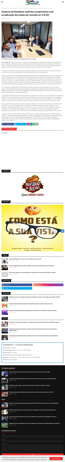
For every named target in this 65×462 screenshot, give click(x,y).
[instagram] (48, 284)
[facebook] (17, 284)
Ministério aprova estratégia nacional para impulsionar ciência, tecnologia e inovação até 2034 (34, 297)
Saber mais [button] (44, 459)
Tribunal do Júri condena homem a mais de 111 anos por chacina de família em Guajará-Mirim (33, 335)
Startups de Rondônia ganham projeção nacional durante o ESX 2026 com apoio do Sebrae (33, 310)
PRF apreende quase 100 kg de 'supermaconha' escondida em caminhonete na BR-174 (31, 392)
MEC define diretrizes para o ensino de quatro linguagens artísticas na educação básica (32, 410)
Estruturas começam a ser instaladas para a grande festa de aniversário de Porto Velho (32, 272)
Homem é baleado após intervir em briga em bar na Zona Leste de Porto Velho (29, 372)
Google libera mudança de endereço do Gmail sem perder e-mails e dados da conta (31, 303)
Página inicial (4, 8)
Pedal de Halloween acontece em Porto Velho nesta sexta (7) (25, 259)
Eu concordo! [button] (56, 458)
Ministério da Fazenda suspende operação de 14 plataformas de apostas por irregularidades (33, 403)
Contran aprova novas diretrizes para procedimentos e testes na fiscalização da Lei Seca (32, 416)
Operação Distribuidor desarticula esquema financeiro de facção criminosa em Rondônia (32, 378)
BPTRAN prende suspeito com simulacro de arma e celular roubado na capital (29, 385)
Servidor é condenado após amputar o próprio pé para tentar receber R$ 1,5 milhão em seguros (34, 322)
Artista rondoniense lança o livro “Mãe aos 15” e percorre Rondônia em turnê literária (31, 265)
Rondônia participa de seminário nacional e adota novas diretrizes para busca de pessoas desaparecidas (33, 329)
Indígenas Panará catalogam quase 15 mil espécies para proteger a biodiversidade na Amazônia (34, 423)
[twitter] (17, 288)
